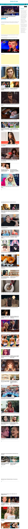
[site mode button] (25, 4)
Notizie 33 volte (14, 1)
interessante (12, 4)
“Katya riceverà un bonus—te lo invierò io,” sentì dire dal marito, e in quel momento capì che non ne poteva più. (24, 12)
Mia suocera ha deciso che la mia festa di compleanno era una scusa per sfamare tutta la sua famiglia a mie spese (24, 25)
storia (3, 4)
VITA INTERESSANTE (7, 4)
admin (6, 19)
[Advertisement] (10, 29)
